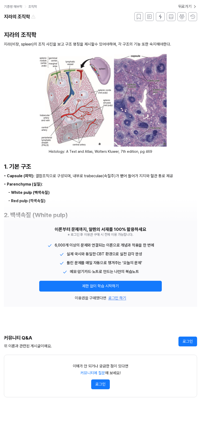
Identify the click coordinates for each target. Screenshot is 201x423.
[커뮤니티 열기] (181, 16)
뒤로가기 (185, 6)
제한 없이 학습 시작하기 (100, 286)
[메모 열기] (149, 16)
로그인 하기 (117, 298)
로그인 (188, 341)
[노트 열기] (171, 16)
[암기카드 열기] (160, 16)
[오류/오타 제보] (33, 16)
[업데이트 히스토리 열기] (192, 16)
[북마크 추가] (138, 16)
